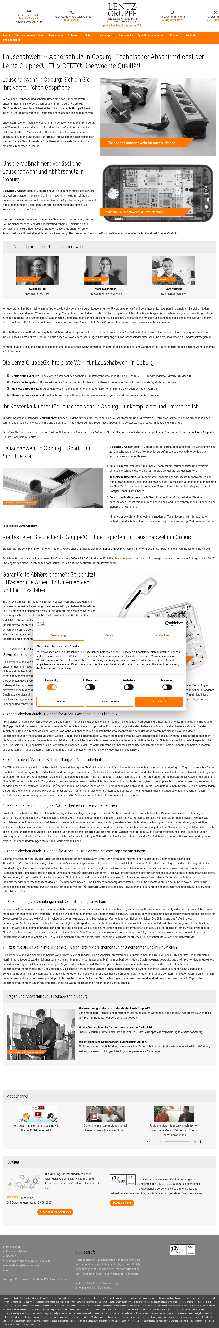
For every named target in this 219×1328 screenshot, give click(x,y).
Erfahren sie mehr (122, 1203)
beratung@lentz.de (127, 558)
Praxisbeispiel (12, 40)
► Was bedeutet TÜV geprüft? (94, 1287)
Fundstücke (126, 35)
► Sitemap (9, 1256)
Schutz (89, 35)
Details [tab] (109, 635)
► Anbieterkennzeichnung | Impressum (26, 1260)
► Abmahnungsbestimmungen (21, 1265)
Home (7, 35)
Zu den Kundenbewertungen (55, 1212)
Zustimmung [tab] (58, 635)
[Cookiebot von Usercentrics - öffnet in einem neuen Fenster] (168, 624)
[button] (79, 35)
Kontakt (190, 35)
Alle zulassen (159, 701)
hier (47, 1188)
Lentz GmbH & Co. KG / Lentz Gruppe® (45, 1279)
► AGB (7, 1270)
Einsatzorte (56, 35)
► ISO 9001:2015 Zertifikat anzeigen (98, 1283)
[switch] (90, 687)
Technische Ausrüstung (29, 35)
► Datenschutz (12, 1246)
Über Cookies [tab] (161, 635)
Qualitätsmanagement (151, 35)
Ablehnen (60, 701)
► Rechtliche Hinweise (16, 1251)
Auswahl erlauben (109, 701)
